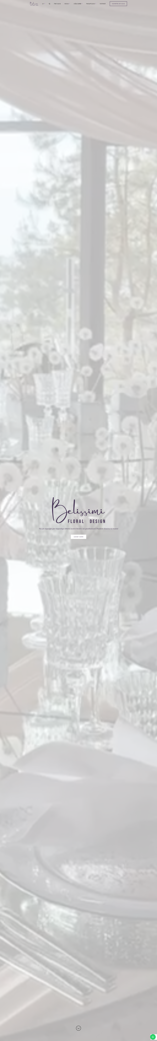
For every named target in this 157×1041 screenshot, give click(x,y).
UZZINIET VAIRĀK (78, 537)
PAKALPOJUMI (90, 3)
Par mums (57, 3)
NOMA (67, 3)
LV (43, 3)
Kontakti (103, 3)
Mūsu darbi (77, 3)
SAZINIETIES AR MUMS (118, 3)
